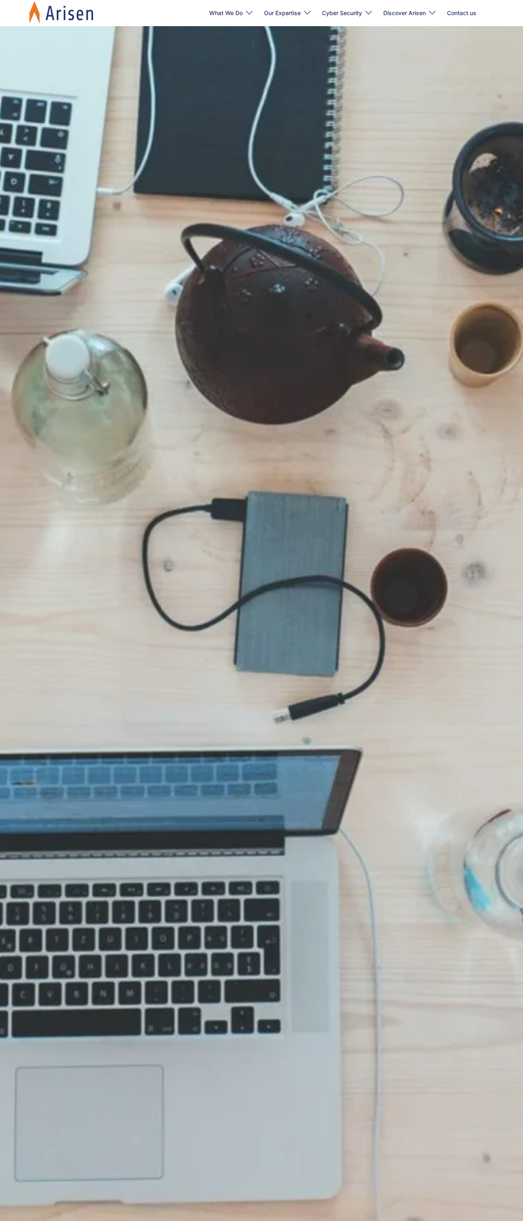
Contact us (461, 12)
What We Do (226, 12)
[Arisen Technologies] (62, 12)
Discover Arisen (404, 12)
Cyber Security (342, 12)
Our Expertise (282, 12)
